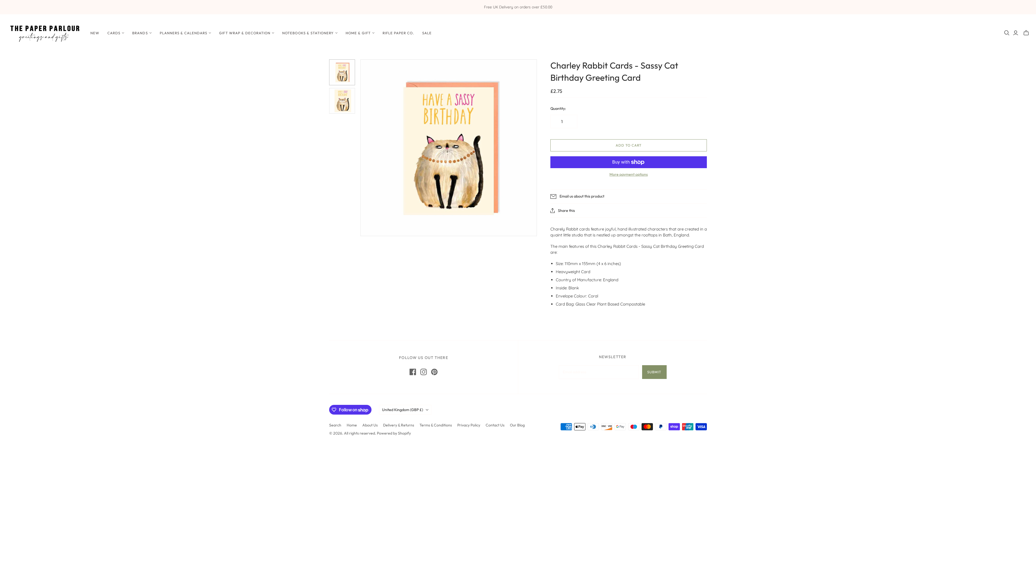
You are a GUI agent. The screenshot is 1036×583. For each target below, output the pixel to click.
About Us (370, 425)
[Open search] (1007, 33)
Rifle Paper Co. (398, 33)
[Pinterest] (434, 372)
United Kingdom (402, 409)
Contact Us (495, 425)
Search (335, 425)
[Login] (1015, 33)
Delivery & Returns (398, 425)
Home (352, 425)
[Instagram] (423, 372)
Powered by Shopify (394, 433)
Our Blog (517, 425)
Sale (427, 33)
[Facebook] (413, 372)
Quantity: (558, 108)
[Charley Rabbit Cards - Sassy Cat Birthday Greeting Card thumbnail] (342, 72)
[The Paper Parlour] (44, 33)
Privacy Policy (468, 425)
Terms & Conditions (436, 425)
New (94, 33)
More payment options (628, 174)
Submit (654, 372)
